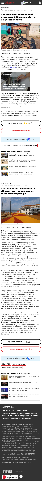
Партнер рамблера (18, 471)
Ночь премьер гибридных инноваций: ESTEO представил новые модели (23, 383)
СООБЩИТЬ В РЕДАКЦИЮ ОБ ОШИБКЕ (16, 418)
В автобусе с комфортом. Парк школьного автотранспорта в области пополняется (22, 173)
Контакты (6, 410)
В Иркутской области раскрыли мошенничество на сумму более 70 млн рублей (24, 395)
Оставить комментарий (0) (21, 130)
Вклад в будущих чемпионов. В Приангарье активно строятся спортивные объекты (22, 167)
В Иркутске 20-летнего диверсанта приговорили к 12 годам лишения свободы (24, 389)
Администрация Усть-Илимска (12, 224)
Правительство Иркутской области (14, 50)
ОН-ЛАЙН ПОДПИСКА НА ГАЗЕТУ (25, 416)
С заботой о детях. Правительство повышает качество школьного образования (23, 160)
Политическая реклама (27, 413)
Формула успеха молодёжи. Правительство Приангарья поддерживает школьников (22, 154)
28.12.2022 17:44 (6, 8)
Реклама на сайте (19, 410)
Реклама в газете (9, 413)
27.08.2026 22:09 (6, 184)
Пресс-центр (7, 416)
